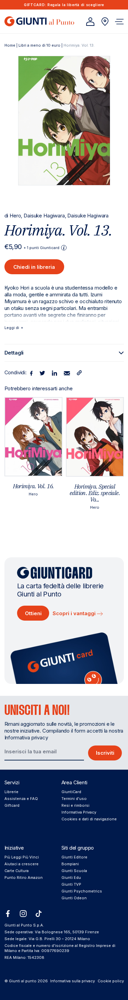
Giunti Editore (74, 857)
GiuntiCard (71, 791)
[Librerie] (105, 21)
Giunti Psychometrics (81, 891)
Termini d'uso (74, 798)
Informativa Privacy (78, 812)
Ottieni (33, 613)
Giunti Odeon (74, 898)
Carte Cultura (16, 870)
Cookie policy (111, 981)
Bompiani (70, 864)
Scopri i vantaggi (75, 613)
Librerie (11, 791)
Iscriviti (105, 753)
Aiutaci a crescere (21, 864)
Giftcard (11, 805)
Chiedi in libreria (34, 267)
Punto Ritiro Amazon (23, 877)
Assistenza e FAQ (21, 798)
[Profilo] (90, 21)
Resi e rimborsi (75, 805)
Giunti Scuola (74, 870)
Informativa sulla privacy (72, 981)
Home (9, 45)
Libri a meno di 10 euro (39, 45)
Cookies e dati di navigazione (89, 819)
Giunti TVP (71, 884)
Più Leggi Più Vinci (21, 857)
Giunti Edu (71, 877)
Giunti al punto (23, 981)
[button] (119, 21)
